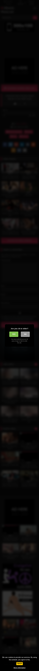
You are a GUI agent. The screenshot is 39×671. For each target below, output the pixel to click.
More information (20, 668)
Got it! (19, 663)
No (25, 334)
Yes (13, 334)
